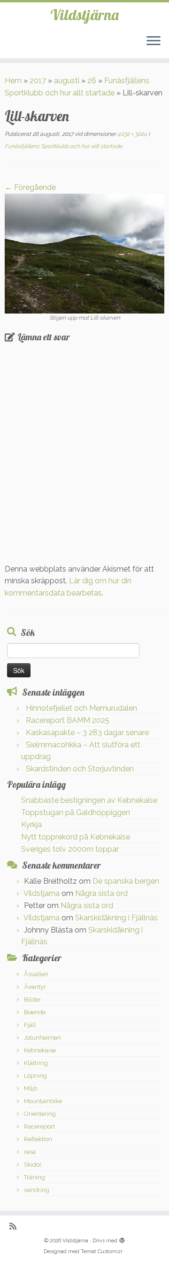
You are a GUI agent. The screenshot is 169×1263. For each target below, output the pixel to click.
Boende (35, 1012)
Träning (34, 1177)
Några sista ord (101, 893)
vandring (36, 1189)
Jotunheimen (42, 1037)
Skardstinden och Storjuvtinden (80, 768)
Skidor (33, 1164)
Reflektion (38, 1139)
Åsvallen (36, 974)
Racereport (39, 1126)
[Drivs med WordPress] (122, 1239)
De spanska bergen (125, 881)
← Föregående (30, 187)
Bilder (32, 999)
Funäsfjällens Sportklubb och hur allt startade (63, 146)
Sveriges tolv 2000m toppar (70, 849)
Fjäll (30, 1024)
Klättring (36, 1063)
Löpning (35, 1075)
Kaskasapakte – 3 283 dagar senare (87, 732)
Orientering (40, 1113)
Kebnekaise (40, 1050)
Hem (13, 80)
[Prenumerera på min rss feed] (15, 1226)
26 (91, 80)
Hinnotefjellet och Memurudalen (81, 708)
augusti (66, 80)
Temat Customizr (102, 1251)
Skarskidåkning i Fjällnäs (116, 917)
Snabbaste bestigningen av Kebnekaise (89, 800)
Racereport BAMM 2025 (67, 720)
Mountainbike (43, 1101)
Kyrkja (31, 824)
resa (30, 1151)
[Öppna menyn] (153, 41)
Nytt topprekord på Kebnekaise (75, 836)
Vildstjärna (84, 15)
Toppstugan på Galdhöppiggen (75, 812)
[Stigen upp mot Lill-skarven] (84, 252)
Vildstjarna (41, 893)
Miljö (30, 1088)
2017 (38, 80)
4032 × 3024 (131, 134)
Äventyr (35, 986)
